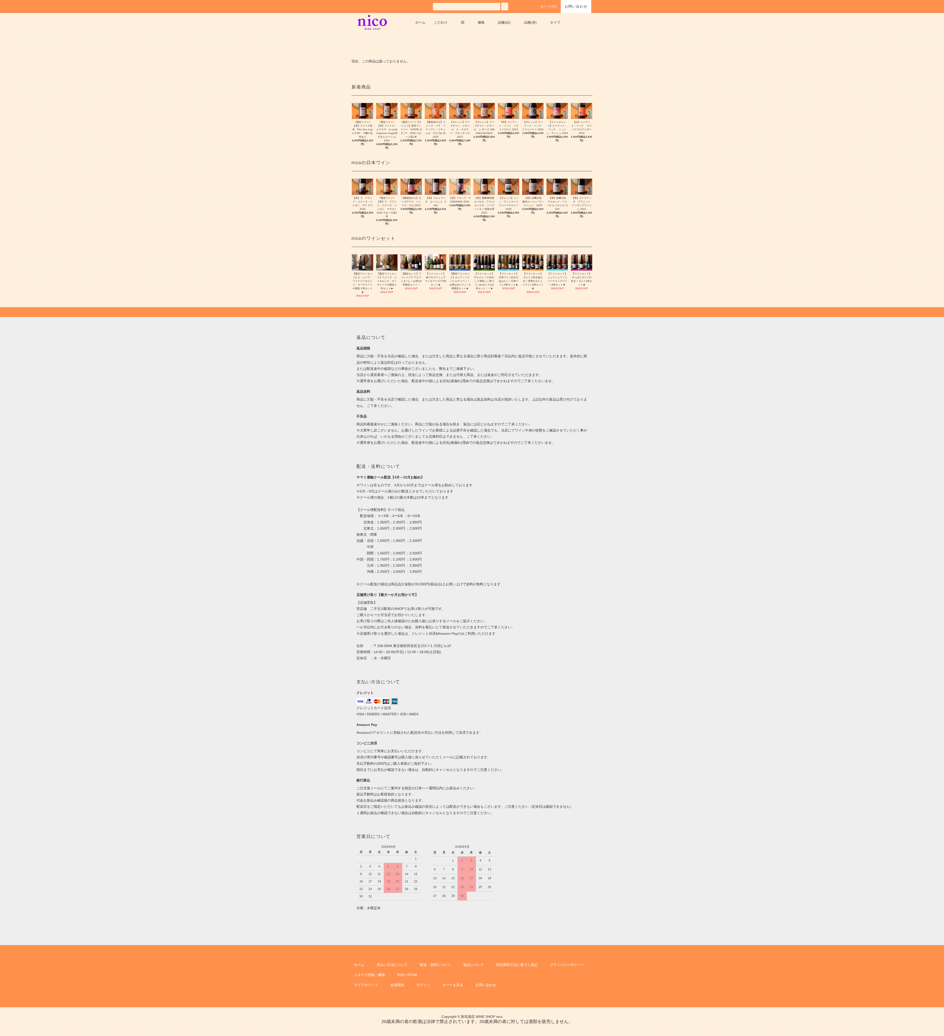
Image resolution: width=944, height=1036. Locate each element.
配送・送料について (435, 965)
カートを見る (452, 985)
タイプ (555, 22)
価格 (481, 22)
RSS (400, 975)
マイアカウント (366, 985)
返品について (473, 965)
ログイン (423, 985)
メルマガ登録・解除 (369, 975)
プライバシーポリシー (567, 965)
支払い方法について (392, 965)
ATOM (412, 975)
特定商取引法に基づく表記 (516, 965)
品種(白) (504, 22)
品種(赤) (530, 22)
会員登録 (397, 985)
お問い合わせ (576, 6)
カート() (548, 6)
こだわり (441, 22)
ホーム (420, 22)
